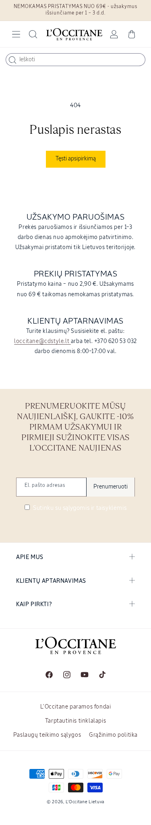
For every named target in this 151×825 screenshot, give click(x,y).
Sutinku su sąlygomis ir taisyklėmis (79, 508)
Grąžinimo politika (113, 735)
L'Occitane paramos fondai (75, 707)
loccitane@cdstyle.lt (42, 341)
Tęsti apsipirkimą (76, 159)
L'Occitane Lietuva (85, 802)
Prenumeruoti (110, 487)
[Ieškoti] (12, 60)
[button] (16, 34)
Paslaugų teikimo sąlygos (47, 735)
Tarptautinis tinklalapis (75, 721)
